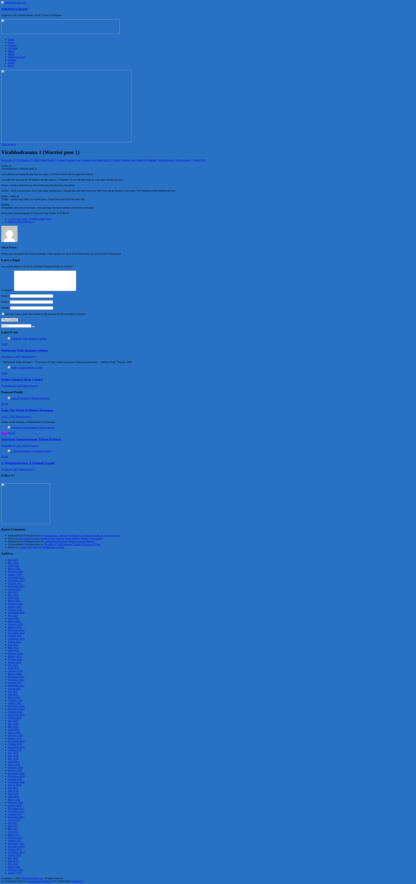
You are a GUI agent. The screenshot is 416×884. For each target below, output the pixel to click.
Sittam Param (47, 160)
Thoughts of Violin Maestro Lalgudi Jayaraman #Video (72, 544)
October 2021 (15, 682)
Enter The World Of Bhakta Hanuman (27, 410)
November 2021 (16, 679)
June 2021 (13, 694)
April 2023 (13, 650)
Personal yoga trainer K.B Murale (138, 160)
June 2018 (13, 790)
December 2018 (16, 773)
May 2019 (13, 758)
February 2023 (15, 653)
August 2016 (14, 855)
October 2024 (15, 609)
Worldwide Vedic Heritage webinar (24, 350)
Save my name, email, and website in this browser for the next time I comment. (45, 314)
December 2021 (16, 676)
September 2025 (16, 586)
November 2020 (16, 709)
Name (5, 295)
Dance (11, 42)
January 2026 (15, 574)
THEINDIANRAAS (14, 9)
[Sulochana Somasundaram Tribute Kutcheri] (31, 427)
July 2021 (13, 691)
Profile (11, 63)
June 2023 (13, 644)
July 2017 (13, 823)
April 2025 (13, 598)
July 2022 (13, 665)
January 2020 (15, 738)
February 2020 (15, 735)
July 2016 (13, 858)
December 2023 (16, 630)
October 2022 (15, 659)
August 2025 (14, 589)
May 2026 (13, 562)
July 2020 (13, 720)
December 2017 (16, 808)
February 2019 (15, 767)
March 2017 (14, 834)
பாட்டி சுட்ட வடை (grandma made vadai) (30, 218)
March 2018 (14, 799)
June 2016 (13, 861)
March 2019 (14, 764)
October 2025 (15, 583)
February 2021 (15, 700)
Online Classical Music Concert (22, 379)
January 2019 (15, 770)
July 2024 (13, 615)
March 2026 (14, 568)
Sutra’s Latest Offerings (21, 221)
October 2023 (15, 636)
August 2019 (14, 750)
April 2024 (13, 618)
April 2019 (13, 761)
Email (5, 301)
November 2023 (16, 633)
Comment (7, 290)
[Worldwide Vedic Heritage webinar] (27, 338)
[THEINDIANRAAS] (13, 2)
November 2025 (16, 580)
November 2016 (16, 846)
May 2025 (13, 595)
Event (11, 65)
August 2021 (14, 688)
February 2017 (15, 837)
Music (11, 51)
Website (5, 307)
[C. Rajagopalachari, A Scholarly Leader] (29, 451)
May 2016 (13, 864)
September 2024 (16, 612)
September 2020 (16, 714)
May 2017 (13, 828)
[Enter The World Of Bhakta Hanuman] (29, 398)
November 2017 (16, 811)
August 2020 (14, 717)
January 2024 (15, 627)
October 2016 (15, 849)
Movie (11, 54)
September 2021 (16, 685)
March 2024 (14, 621)
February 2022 (15, 671)
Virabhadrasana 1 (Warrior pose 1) (174, 160)
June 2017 (13, 826)
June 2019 (13, 755)
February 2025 (15, 603)
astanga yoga (73, 160)
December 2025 (16, 577)
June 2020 (13, 723)
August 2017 (14, 820)
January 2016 (15, 872)
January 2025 (15, 606)
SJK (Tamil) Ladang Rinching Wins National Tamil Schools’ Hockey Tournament (60, 538)
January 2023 (15, 656)
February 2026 (15, 571)
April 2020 (13, 729)
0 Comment (60, 160)
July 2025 (13, 592)
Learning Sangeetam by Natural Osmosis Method (69, 541)
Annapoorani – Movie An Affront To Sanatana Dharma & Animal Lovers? (82, 535)
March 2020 (14, 732)
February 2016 (15, 869)
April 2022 (13, 668)
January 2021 (15, 703)
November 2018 (16, 776)
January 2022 (15, 674)
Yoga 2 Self (200, 160)
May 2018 (13, 793)
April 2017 (13, 831)
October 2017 (15, 814)
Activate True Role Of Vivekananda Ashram (41, 547)
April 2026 (13, 565)
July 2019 (13, 752)
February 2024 (15, 624)
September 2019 (16, 747)
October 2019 (15, 744)
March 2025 (14, 600)
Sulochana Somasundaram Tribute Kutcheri (31, 439)
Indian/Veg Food (16, 57)
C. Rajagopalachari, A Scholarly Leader (28, 463)
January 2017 (15, 840)
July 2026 (13, 560)
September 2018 (16, 782)
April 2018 (13, 796)
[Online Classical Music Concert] (25, 367)
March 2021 (14, 697)
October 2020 (15, 712)
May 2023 (13, 647)
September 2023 (16, 638)
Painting (12, 45)
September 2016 (16, 852)
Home (11, 39)
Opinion (12, 60)
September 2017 (16, 817)
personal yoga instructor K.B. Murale (101, 160)
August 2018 (14, 785)
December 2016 (16, 843)
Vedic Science (8, 144)
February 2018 (15, 802)
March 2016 (14, 866)
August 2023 (14, 641)
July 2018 (13, 788)
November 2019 (16, 741)
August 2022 (14, 662)
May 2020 (13, 726)
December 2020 (16, 706)
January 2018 (15, 805)
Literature (13, 48)
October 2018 (15, 779)
